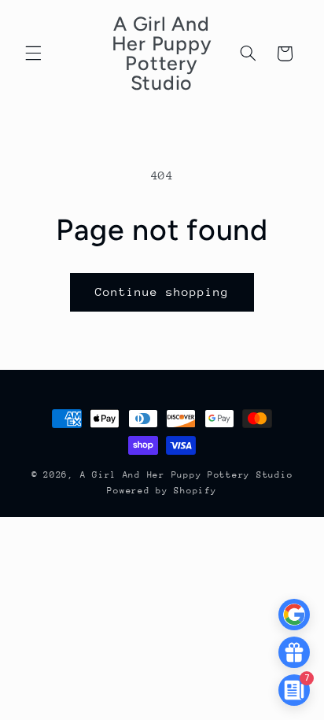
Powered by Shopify (161, 491)
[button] (33, 53)
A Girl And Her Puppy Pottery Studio (186, 475)
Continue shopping (162, 291)
